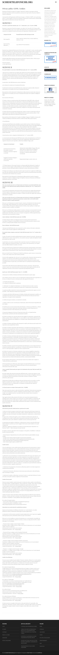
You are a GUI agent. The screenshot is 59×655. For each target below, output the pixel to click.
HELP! (41, 643)
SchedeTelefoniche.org (17, 2)
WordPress (40, 652)
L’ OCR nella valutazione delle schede (29, 626)
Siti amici (4, 629)
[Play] (45, 70)
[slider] (55, 70)
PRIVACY (51, 105)
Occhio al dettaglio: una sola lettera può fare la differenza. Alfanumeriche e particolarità (29, 642)
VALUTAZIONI (42, 632)
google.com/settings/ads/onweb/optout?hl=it (21, 574)
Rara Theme (29, 652)
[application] (50, 70)
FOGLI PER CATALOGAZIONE (45, 637)
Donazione (4, 637)
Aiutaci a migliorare (6, 640)
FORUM (41, 634)
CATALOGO (42, 629)
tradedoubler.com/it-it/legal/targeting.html (15, 583)
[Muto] (53, 70)
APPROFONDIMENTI (43, 640)
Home (41, 626)
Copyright (4, 632)
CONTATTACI (42, 646)
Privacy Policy (18, 529)
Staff (3, 626)
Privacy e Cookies (6, 634)
